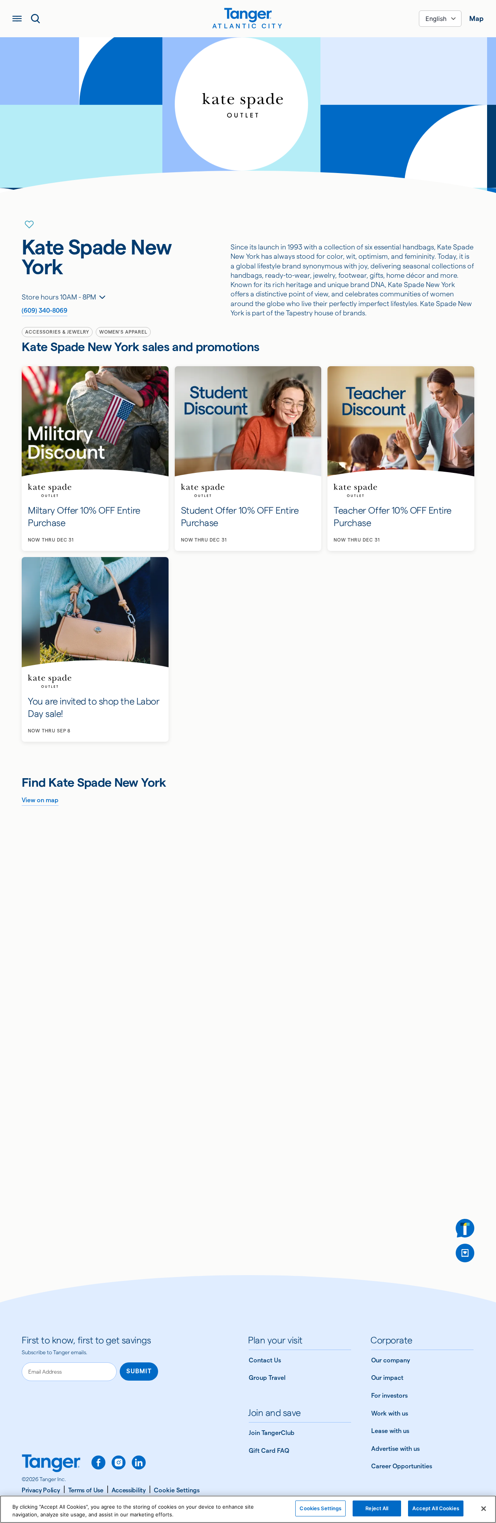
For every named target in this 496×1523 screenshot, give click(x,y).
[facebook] (98, 1462)
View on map (40, 800)
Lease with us (390, 1431)
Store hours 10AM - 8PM (59, 297)
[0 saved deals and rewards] (465, 1253)
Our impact (387, 1377)
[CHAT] (465, 1228)
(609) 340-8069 (44, 310)
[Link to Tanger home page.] (51, 1464)
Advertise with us (395, 1448)
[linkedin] (138, 1462)
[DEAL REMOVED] (465, 1253)
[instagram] (118, 1462)
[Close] (483, 1508)
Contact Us (265, 1360)
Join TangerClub (271, 1433)
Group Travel (267, 1377)
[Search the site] (35, 18)
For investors (389, 1395)
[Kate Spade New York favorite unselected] (29, 224)
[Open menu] (17, 18)
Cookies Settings (320, 1508)
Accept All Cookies (435, 1508)
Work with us (389, 1413)
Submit (139, 1371)
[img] (248, 15)
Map (476, 18)
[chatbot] (465, 1228)
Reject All (376, 1508)
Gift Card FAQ (269, 1450)
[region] (248, 1509)
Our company (390, 1360)
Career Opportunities (401, 1466)
